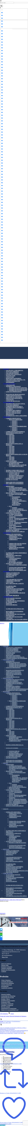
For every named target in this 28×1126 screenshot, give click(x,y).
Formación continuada (7, 1003)
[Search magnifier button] (1, 6)
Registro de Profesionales (8, 970)
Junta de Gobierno (6, 963)
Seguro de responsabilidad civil (9, 1010)
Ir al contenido (3, 1050)
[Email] (14, 932)
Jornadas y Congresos (7, 1005)
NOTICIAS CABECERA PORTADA (12, 899)
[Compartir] (14, 939)
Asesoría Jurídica (6, 994)
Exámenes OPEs (5, 1002)
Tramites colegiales (6, 968)
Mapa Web (5, 957)
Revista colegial (5, 1007)
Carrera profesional (6, 984)
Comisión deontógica (7, 981)
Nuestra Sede (4, 965)
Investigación (5, 986)
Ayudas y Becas (5, 999)
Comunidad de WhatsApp (8, 996)
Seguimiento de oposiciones (8, 1008)
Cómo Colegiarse (6, 980)
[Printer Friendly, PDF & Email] (24, 929)
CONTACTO (6, 345)
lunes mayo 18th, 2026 (5, 1022)
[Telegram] (14, 936)
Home (1, 899)
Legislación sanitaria (6, 988)
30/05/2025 (2, 913)
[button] (7, 1052)
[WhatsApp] (14, 934)
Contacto (3, 971)
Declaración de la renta (7, 997)
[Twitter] (14, 929)
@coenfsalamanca (16, 1021)
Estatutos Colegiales (6, 967)
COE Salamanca (7, 1021)
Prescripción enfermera (7, 983)
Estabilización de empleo (8, 1000)
